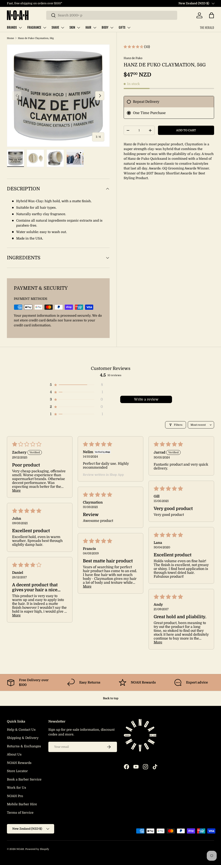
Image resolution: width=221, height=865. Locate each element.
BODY (105, 27)
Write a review (146, 399)
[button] (211, 15)
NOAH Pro (15, 796)
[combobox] (111, 15)
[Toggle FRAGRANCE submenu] (44, 27)
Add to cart (186, 130)
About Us (14, 754)
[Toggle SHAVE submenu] (62, 27)
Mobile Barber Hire (22, 804)
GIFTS (122, 27)
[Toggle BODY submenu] (111, 27)
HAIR (88, 27)
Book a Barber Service (24, 779)
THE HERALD (207, 28)
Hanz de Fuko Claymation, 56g (36, 38)
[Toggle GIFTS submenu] (128, 27)
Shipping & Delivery (23, 738)
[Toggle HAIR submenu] (94, 27)
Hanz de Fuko (133, 58)
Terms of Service (20, 813)
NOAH (20, 849)
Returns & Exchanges (24, 746)
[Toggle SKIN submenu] (78, 27)
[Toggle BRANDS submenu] (20, 27)
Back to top (110, 698)
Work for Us (16, 788)
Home (10, 38)
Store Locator (17, 771)
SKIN (72, 27)
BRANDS (12, 27)
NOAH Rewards (19, 763)
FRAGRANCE (34, 27)
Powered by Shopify (37, 849)
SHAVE (55, 27)
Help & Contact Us (21, 730)
